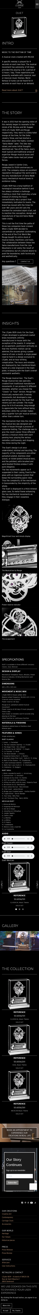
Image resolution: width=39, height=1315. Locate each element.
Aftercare (6, 1263)
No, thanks (16, 1311)
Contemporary (7, 1217)
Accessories (6, 1224)
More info (6, 1305)
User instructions (8, 1266)
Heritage (5, 1233)
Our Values (6, 1237)
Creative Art (6, 1214)
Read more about (12, 90)
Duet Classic (7, 843)
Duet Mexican (8, 860)
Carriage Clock (7, 1221)
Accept (5, 1311)
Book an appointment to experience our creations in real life (19, 1133)
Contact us (25, 261)
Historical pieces (8, 1240)
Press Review (7, 1253)
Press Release (7, 1250)
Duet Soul (6, 852)
